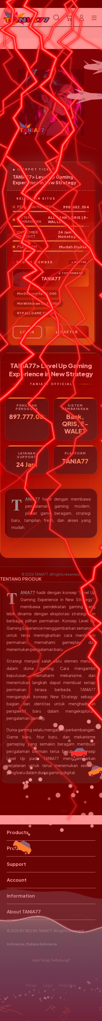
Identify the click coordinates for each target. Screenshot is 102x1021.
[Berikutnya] (96, 102)
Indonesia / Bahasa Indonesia (32, 944)
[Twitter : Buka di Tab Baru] (45, 973)
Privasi (31, 985)
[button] (69, 18)
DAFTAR (69, 332)
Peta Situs (67, 985)
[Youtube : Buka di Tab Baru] (68, 973)
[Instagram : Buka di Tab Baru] (56, 973)
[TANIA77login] (17, 17)
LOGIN (27, 332)
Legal (47, 985)
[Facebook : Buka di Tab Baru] (34, 973)
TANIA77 (32, 499)
